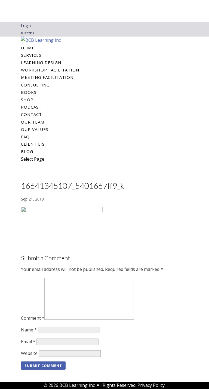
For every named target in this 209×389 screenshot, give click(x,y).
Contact (31, 114)
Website (29, 353)
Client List (34, 144)
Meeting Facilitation (47, 77)
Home (28, 47)
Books (28, 92)
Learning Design (41, 62)
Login (26, 25)
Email (28, 342)
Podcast (31, 107)
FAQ (25, 136)
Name (29, 330)
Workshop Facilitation (50, 70)
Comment (32, 318)
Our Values (34, 129)
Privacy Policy (151, 385)
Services (31, 55)
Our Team (32, 122)
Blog (27, 151)
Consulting (35, 85)
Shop (27, 99)
